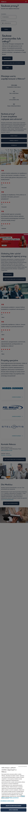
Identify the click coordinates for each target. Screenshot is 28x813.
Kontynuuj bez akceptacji (22, 766)
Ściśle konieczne (13, 809)
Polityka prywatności (14, 797)
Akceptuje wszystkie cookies (13, 805)
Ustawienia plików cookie (7, 800)
